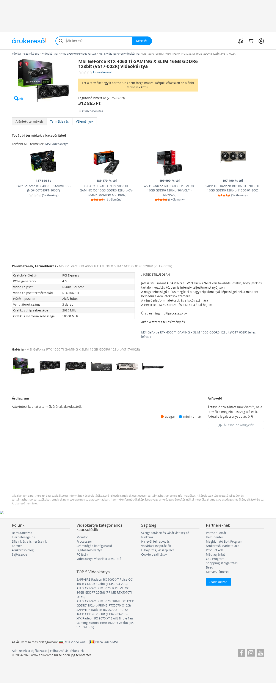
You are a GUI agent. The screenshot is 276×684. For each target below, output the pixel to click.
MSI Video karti (75, 642)
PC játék (82, 554)
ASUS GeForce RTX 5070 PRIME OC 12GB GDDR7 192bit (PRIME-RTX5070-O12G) (105, 603)
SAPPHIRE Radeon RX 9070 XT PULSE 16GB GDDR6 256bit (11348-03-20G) (103, 612)
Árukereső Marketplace (222, 546)
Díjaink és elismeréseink (29, 541)
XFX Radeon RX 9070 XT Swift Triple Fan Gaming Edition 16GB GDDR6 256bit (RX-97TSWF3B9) (106, 622)
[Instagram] (251, 652)
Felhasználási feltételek (67, 651)
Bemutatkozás (22, 533)
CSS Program (215, 559)
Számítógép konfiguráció (94, 546)
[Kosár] (251, 41)
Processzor (84, 541)
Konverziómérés (217, 572)
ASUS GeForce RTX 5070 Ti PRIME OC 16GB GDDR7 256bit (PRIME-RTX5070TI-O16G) (105, 592)
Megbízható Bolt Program (224, 541)
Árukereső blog (23, 550)
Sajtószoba (19, 554)
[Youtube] (260, 652)
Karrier (17, 546)
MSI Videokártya (56, 144)
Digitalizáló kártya (89, 550)
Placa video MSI (106, 642)
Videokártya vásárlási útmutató (99, 559)
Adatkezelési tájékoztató (29, 651)
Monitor (82, 537)
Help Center (214, 537)
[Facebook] (241, 652)
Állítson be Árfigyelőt (239, 425)
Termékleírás (59, 121)
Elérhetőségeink (23, 537)
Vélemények (84, 121)
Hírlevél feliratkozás (155, 541)
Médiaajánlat (215, 554)
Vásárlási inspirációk (156, 546)
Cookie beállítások (154, 554)
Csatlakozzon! (218, 582)
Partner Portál (216, 533)
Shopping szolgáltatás (222, 563)
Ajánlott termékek (29, 121)
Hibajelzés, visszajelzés (157, 550)
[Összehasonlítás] (241, 41)
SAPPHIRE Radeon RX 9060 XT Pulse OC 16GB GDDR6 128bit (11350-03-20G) (105, 581)
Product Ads (214, 550)
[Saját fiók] (261, 41)
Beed (209, 567)
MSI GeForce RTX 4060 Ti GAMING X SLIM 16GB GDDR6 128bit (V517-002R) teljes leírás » (198, 334)
